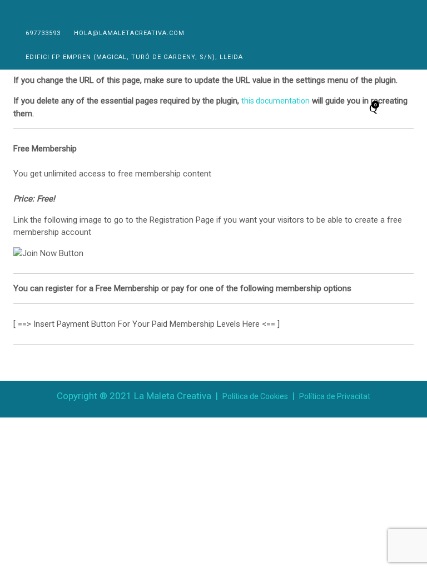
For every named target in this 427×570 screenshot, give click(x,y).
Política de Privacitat (334, 396)
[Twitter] (33, 10)
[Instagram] (48, 10)
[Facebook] (18, 10)
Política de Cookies (255, 396)
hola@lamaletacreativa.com (129, 33)
